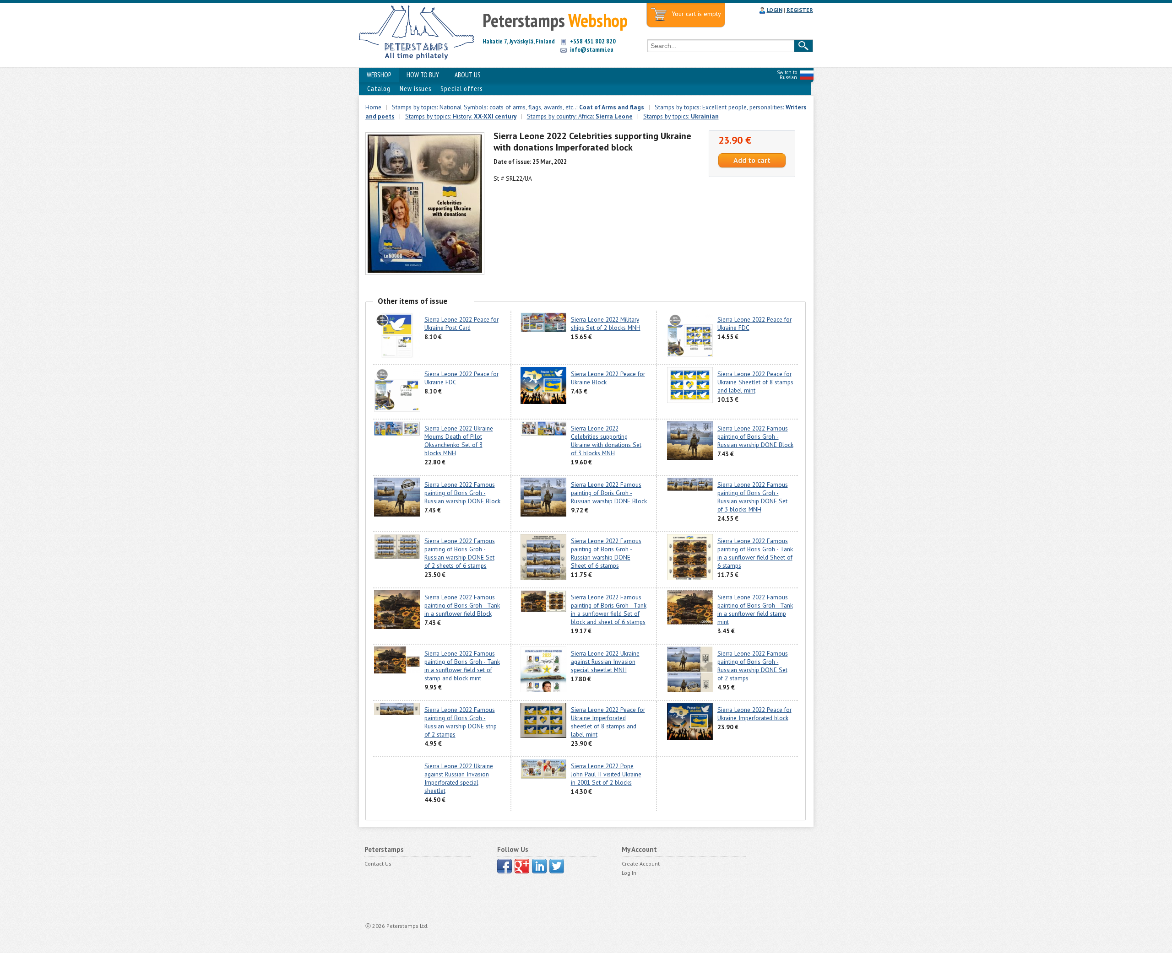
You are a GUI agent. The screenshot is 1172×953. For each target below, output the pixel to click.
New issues (415, 88)
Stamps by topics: (681, 116)
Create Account (641, 863)
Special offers (461, 88)
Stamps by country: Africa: (580, 116)
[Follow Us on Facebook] (504, 866)
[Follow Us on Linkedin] (539, 866)
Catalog (379, 88)
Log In (629, 872)
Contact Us (377, 863)
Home (373, 107)
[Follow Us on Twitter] (556, 866)
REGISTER (800, 9)
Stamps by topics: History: (460, 116)
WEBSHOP (379, 74)
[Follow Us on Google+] (522, 866)
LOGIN (774, 9)
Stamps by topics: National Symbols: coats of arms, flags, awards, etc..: (518, 107)
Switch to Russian (787, 75)
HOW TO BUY (423, 74)
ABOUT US (468, 74)
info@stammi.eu (591, 49)
